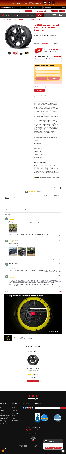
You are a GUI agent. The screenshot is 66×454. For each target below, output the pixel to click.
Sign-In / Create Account (5, 423)
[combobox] (12, 210)
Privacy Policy (37, 443)
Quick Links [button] (3, 403)
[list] (35, 228)
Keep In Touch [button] (25, 403)
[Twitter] (26, 408)
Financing (14, 418)
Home (1, 407)
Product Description (39, 100)
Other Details (37, 143)
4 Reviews (42, 33)
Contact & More (61, 15)
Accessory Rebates (16, 413)
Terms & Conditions (4, 421)
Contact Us (2, 410)
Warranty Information (40, 162)
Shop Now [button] (14, 403)
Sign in (57, 7)
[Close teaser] (5, 448)
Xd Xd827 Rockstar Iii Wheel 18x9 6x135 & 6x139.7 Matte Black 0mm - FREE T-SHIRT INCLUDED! (40, 270)
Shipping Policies (3, 418)
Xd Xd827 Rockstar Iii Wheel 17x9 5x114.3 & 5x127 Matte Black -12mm (34, 234)
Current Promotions (16, 420)
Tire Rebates (14, 410)
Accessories (30, 15)
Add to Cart (33, 381)
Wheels (7, 15)
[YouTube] (28, 408)
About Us (2, 408)
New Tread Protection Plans (5, 415)
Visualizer (14, 415)
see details (30, 2)
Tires (18, 15)
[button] (54, 11)
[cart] (60, 11)
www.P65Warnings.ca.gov (41, 180)
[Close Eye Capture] (61, 441)
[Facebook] (23, 408)
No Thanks (57, 447)
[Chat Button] (63, 451)
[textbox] (60, 215)
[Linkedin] (32, 408)
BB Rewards (2, 413)
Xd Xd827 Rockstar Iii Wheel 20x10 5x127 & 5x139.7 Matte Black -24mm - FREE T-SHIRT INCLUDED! (35, 285)
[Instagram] (30, 408)
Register (63, 7)
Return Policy (2, 420)
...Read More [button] (51, 282)
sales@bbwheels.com (48, 7)
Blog (1, 412)
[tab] (45, 196)
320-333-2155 (42, 11)
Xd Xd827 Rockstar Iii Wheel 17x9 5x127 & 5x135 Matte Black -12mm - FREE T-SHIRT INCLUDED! (40, 258)
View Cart (14, 421)
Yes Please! (48, 447)
